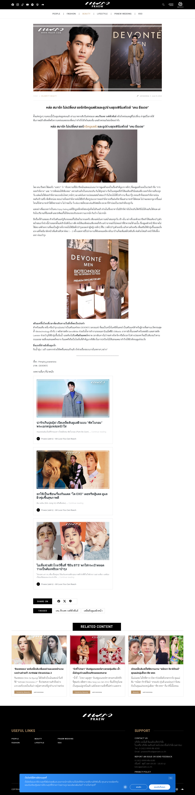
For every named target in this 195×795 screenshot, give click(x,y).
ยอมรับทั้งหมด (159, 787)
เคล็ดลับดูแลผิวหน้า (93, 610)
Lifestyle (102, 14)
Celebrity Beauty (49, 96)
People (56, 14)
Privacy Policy (143, 771)
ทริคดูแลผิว (91, 126)
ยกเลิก (138, 787)
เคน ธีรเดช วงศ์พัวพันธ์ (67, 610)
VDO (140, 14)
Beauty (86, 14)
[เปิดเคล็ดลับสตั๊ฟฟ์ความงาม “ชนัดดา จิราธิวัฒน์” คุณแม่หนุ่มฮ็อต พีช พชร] (155, 650)
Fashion (71, 14)
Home (35, 96)
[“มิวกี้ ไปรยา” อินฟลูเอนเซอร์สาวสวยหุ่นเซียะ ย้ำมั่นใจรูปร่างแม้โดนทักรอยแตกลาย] (97, 650)
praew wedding (123, 14)
